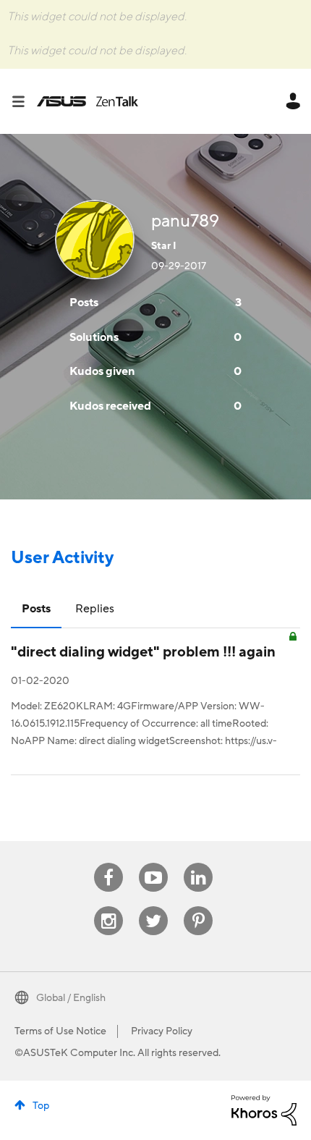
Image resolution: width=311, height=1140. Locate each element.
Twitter (154, 906)
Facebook (108, 863)
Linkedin (198, 863)
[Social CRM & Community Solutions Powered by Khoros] (264, 1109)
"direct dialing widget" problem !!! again (143, 652)
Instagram (109, 906)
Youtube (153, 863)
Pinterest (198, 906)
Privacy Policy (161, 1031)
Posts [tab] (36, 608)
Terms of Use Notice (60, 1031)
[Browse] (24, 101)
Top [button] (41, 1105)
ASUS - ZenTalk (87, 101)
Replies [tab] (94, 608)
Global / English (71, 998)
